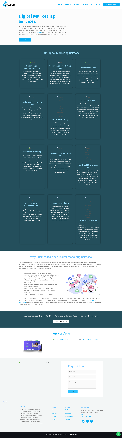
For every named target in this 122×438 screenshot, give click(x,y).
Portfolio (85, 4)
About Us (54, 413)
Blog (91, 4)
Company (76, 4)
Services (66, 4)
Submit (73, 391)
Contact (98, 4)
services (39, 32)
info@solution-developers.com (89, 415)
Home (60, 4)
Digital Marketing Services (37, 18)
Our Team (67, 410)
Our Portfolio (61, 333)
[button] (20, 347)
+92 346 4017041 (86, 416)
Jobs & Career (69, 416)
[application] (70, 4)
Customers (68, 419)
